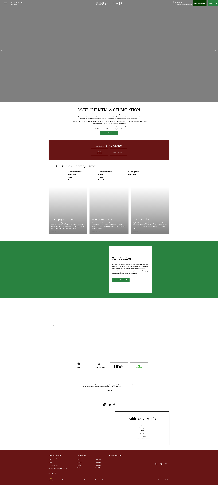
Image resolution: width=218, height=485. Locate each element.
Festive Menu (118, 152)
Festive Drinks (100, 152)
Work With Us (151, 479)
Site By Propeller (166, 479)
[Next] (163, 325)
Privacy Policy (158, 479)
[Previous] (54, 325)
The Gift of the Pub (120, 279)
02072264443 (142, 436)
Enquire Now (55, 231)
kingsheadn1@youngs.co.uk (142, 438)
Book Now (109, 132)
